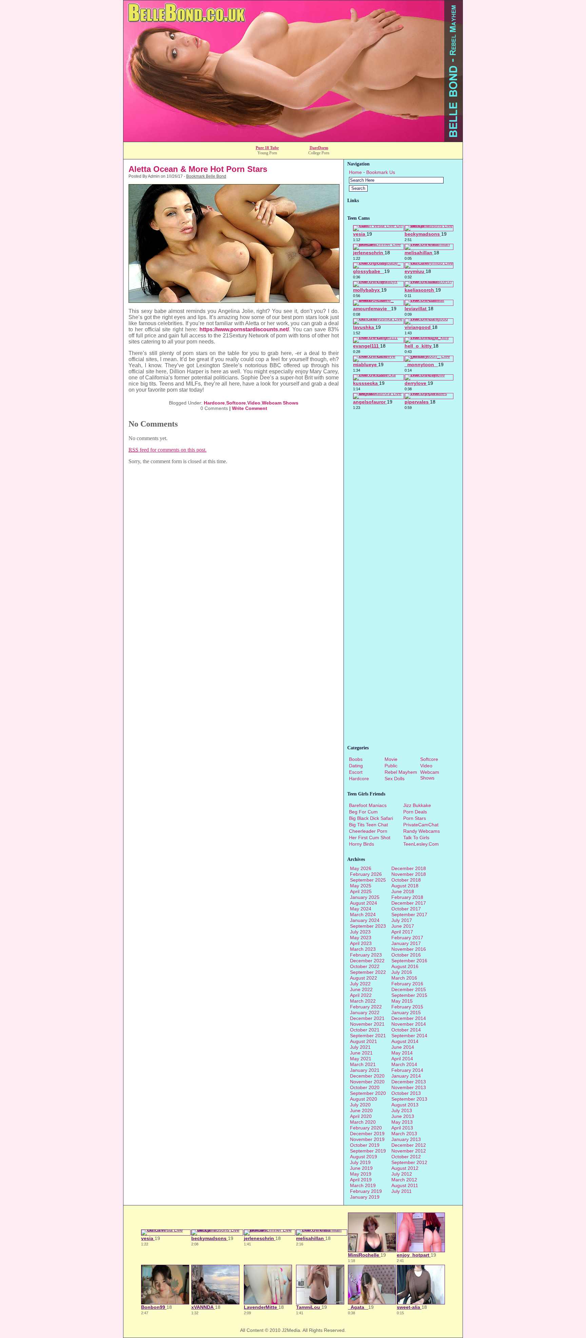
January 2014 (406, 1076)
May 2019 (360, 1174)
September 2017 (409, 914)
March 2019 (363, 1185)
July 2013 (401, 1110)
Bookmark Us (380, 172)
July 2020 (360, 1104)
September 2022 (368, 972)
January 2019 (364, 1197)
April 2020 (361, 1116)
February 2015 (407, 1006)
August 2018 (404, 885)
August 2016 (404, 966)
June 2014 (402, 1047)
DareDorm (319, 147)
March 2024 (363, 914)
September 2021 (368, 1035)
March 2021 (363, 1064)
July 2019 (360, 1162)
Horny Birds (361, 844)
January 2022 (364, 1012)
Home (355, 172)
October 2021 (364, 1029)
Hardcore (214, 403)
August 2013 (404, 1104)
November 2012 (408, 1151)
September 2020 (368, 1093)
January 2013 (406, 1139)
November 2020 (367, 1081)
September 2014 (409, 1035)
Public (391, 765)
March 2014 (404, 1064)
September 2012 (409, 1162)
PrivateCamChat (420, 824)
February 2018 (407, 897)
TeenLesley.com (421, 844)
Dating (356, 765)
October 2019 (364, 1145)
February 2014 (407, 1070)
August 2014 (404, 1041)
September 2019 (368, 1151)
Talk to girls (416, 837)
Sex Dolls (395, 778)
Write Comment (249, 408)
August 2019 (363, 1156)
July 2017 (401, 920)
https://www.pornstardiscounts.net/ (244, 329)
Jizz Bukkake (417, 805)
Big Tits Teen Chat (368, 824)
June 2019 (361, 1168)
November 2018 (408, 874)
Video (253, 403)
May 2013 (402, 1122)
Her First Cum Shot (369, 837)
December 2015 (408, 989)
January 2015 (406, 1012)
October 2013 (406, 1093)
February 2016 (407, 983)
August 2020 (363, 1099)
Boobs (356, 759)
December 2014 (408, 1018)
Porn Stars (414, 818)
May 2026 (360, 868)
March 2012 (404, 1179)
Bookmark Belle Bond (206, 176)
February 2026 (366, 874)
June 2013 (402, 1116)
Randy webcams (421, 831)
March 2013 (404, 1133)
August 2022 (363, 978)
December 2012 (408, 1145)
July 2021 (360, 1047)
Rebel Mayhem (401, 772)
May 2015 (402, 1001)
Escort (356, 772)
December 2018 (408, 868)
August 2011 (404, 1185)
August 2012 (404, 1168)
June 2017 (402, 926)
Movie (391, 759)
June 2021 (361, 1053)
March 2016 (404, 978)
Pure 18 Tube (267, 147)
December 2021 (367, 1018)
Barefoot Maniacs (368, 805)
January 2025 (364, 897)
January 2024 (364, 920)
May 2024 (360, 908)
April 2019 (361, 1179)
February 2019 (366, 1191)
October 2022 (364, 966)
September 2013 (409, 1099)
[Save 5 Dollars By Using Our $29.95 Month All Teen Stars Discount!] (293, 140)
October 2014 (406, 1029)
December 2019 (367, 1133)
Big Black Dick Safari (371, 818)
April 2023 (361, 943)
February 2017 (407, 937)
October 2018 (406, 880)
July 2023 (360, 931)
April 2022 (361, 995)
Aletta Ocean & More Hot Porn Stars (198, 169)
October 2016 (406, 955)
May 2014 (402, 1053)
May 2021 (360, 1058)
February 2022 (366, 1006)
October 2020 (364, 1087)
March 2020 (363, 1122)
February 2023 (366, 955)
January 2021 (364, 1070)
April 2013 (402, 1127)
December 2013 (408, 1081)
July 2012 (401, 1174)
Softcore (236, 403)
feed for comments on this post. (168, 450)
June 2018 (402, 891)
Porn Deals (415, 811)
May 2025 (360, 885)
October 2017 (406, 908)
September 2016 (409, 960)
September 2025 (368, 880)
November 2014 (408, 1024)
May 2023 (360, 937)
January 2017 (406, 943)
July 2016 (401, 972)
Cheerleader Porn (368, 831)
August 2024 (363, 903)
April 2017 (402, 931)
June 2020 (361, 1110)
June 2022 (361, 989)
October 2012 (406, 1156)
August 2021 (363, 1041)
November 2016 (408, 949)
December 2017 (408, 903)
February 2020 (366, 1127)
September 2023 (368, 926)
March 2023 (363, 949)
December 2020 (367, 1076)
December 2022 (367, 960)
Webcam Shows (280, 403)
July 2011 (401, 1191)
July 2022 (360, 983)
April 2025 (361, 891)
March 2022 (363, 1001)
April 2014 (402, 1058)
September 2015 (409, 995)
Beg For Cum (363, 811)
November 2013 (408, 1087)
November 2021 (367, 1024)
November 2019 (367, 1139)
